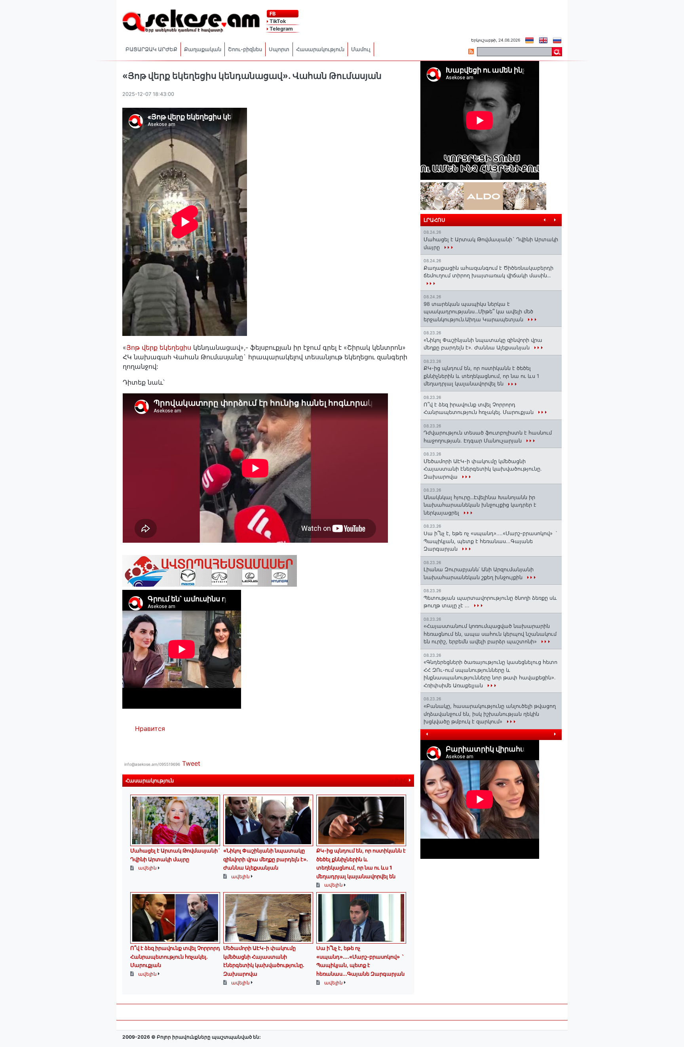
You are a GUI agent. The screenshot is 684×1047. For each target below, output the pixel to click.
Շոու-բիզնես (245, 49)
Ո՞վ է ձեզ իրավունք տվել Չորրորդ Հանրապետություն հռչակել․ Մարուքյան (175, 956)
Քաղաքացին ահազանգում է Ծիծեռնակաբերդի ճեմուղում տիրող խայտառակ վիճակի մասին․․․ (488, 272)
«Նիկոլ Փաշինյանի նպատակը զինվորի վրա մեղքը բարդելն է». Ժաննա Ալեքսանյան (265, 859)
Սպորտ (279, 49)
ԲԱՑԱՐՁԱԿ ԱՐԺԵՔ (151, 49)
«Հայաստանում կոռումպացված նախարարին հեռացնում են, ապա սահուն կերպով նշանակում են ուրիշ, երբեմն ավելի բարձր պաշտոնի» (490, 634)
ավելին (398, 781)
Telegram (280, 29)
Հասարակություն (320, 49)
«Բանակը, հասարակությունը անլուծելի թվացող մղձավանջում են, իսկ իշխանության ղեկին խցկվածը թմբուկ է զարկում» (490, 714)
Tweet (191, 763)
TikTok (277, 21)
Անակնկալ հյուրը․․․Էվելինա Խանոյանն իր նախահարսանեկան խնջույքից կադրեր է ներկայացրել (480, 505)
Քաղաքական (202, 49)
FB (272, 14)
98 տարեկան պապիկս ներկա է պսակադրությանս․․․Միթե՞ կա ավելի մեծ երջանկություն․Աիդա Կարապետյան (478, 311)
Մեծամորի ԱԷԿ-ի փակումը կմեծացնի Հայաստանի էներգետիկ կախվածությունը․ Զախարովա (483, 469)
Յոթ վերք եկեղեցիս (158, 347)
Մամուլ (360, 49)
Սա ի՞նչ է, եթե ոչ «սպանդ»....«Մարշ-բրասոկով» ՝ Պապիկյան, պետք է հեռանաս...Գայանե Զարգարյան (490, 541)
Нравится (150, 728)
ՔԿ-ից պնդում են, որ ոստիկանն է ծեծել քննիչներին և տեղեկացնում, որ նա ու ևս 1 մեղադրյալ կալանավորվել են (481, 376)
